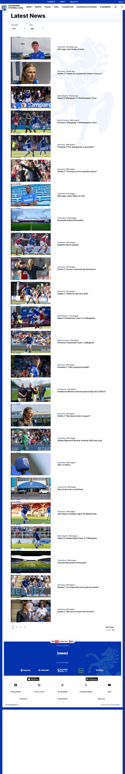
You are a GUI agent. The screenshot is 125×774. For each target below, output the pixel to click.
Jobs (109, 692)
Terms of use (39, 692)
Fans (56, 7)
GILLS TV (74, 2)
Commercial (67, 7)
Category (14, 25)
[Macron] (25, 670)
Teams (48, 7)
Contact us (23, 699)
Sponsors (101, 699)
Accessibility (62, 692)
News (29, 7)
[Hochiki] (44, 670)
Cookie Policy (62, 699)
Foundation (105, 7)
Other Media (116, 705)
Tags (31, 25)
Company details (86, 692)
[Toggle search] (122, 7)
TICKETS (51, 2)
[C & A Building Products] (81, 670)
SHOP (62, 2)
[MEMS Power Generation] (62, 653)
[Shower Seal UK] (62, 670)
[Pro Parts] (99, 670)
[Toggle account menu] (116, 7)
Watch (38, 7)
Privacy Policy (15, 692)
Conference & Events (86, 7)
